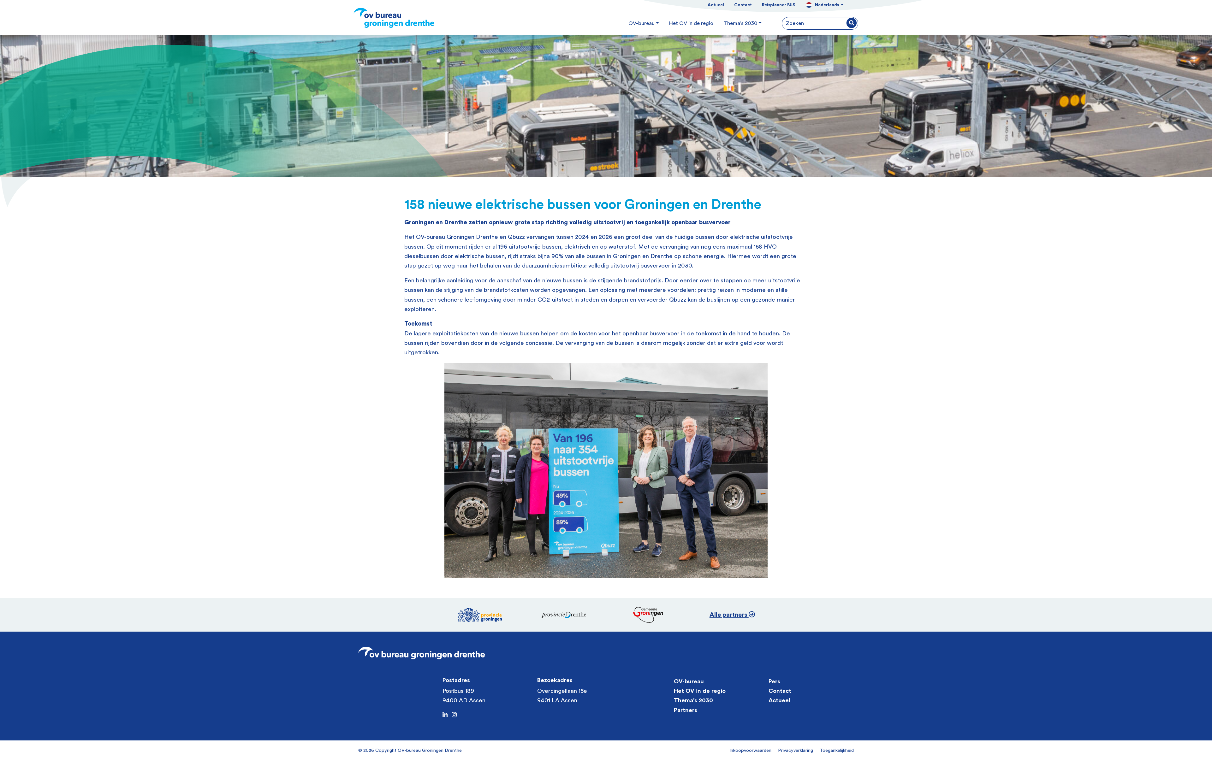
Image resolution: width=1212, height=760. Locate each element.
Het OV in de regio (700, 691)
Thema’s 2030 (693, 701)
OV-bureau (689, 682)
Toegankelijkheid (837, 750)
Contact (743, 5)
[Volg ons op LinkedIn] (445, 715)
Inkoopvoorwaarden (750, 750)
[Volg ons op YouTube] (454, 715)
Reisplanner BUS (778, 5)
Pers (774, 682)
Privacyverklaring (795, 750)
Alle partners (729, 615)
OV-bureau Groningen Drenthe (430, 750)
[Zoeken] (851, 23)
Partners (685, 710)
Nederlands (827, 5)
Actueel (716, 5)
